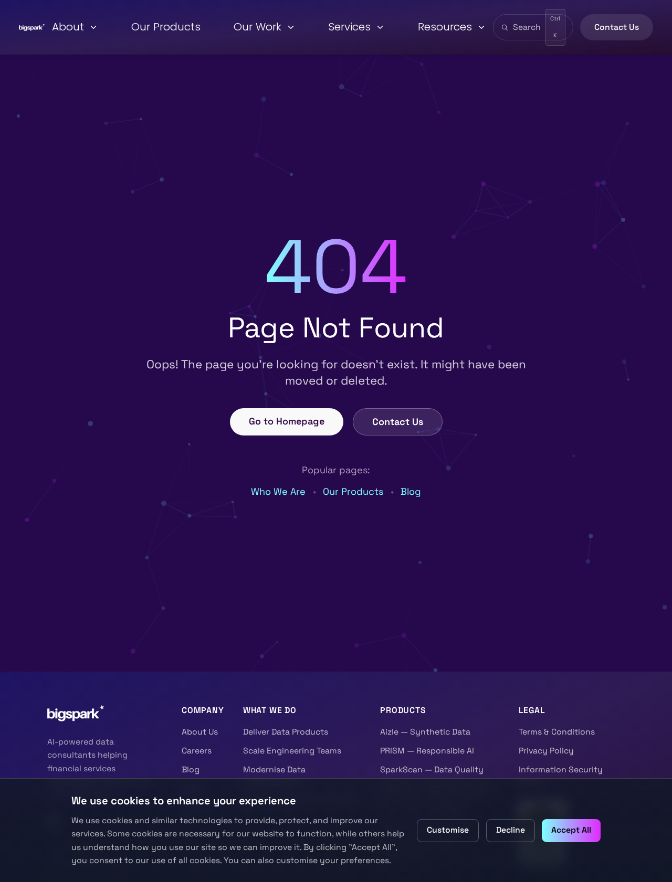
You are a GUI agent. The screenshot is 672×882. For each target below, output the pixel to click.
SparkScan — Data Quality (432, 769)
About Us (200, 732)
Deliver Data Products (285, 732)
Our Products (166, 26)
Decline (510, 830)
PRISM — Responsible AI (427, 751)
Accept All (571, 830)
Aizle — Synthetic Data (425, 732)
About (68, 26)
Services (350, 26)
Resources (445, 26)
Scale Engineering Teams (292, 751)
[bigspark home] (32, 27)
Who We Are (278, 491)
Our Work (257, 26)
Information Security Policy (561, 775)
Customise (448, 830)
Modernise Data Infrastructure (274, 775)
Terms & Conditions (557, 732)
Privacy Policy (546, 751)
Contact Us (616, 27)
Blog (411, 491)
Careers (197, 751)
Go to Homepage (286, 421)
